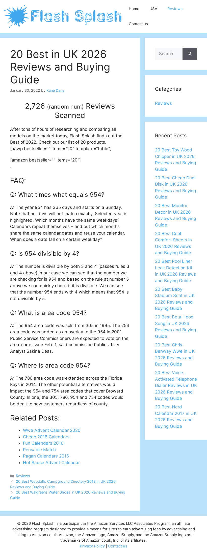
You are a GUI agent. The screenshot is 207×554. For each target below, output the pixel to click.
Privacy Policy (92, 546)
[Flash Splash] (63, 16)
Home (134, 8)
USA (153, 8)
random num (65, 106)
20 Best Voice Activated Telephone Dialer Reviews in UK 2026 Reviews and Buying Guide (176, 385)
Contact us (138, 23)
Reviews (175, 8)
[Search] (190, 54)
